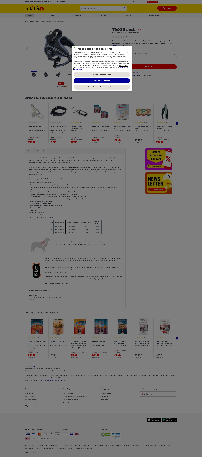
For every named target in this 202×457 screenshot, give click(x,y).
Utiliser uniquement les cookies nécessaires (102, 87)
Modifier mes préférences (102, 74)
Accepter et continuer (102, 81)
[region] (102, 68)
